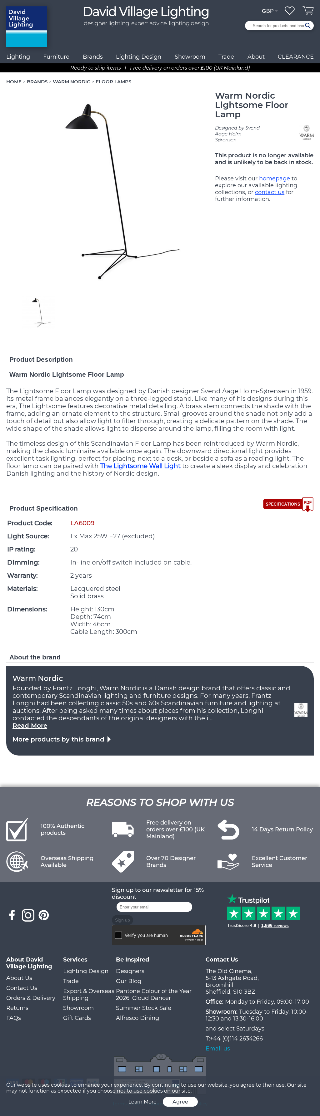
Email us (218, 1048)
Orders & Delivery (30, 998)
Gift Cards (77, 1018)
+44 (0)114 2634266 (236, 1038)
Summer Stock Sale (143, 1008)
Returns (17, 1008)
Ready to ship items (95, 68)
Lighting (18, 56)
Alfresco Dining (137, 1018)
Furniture (56, 56)
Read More (29, 725)
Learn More (142, 1102)
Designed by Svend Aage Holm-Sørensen (237, 134)
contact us (269, 192)
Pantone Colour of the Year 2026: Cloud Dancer (154, 994)
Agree (180, 1102)
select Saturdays (241, 1028)
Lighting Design (85, 971)
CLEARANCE (296, 56)
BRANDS (37, 82)
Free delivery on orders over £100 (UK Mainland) (190, 68)
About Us (19, 978)
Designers (130, 971)
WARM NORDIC (72, 82)
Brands (93, 56)
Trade (71, 981)
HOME (14, 82)
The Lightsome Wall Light (140, 466)
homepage (274, 178)
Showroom (190, 56)
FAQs (13, 1018)
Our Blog (128, 981)
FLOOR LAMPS (113, 82)
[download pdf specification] (288, 504)
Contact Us (21, 988)
